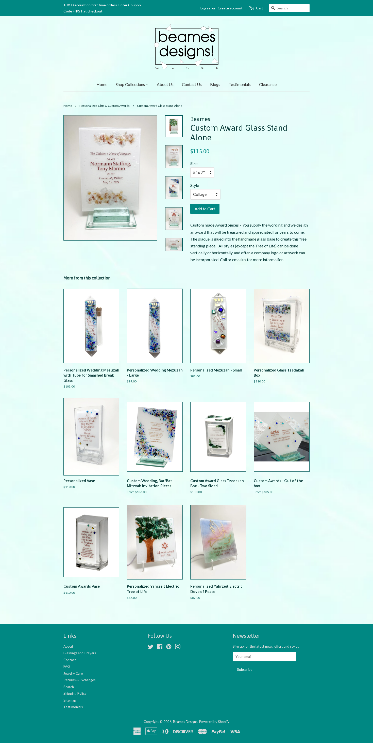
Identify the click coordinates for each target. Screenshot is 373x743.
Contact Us (192, 84)
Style (194, 185)
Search (68, 687)
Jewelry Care (73, 673)
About (68, 646)
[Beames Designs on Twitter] (151, 648)
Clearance (268, 84)
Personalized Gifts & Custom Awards (104, 106)
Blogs (215, 84)
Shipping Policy (75, 693)
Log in (205, 8)
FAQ (66, 666)
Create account (230, 8)
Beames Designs (185, 722)
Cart (259, 8)
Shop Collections (131, 84)
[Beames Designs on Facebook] (160, 648)
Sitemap (69, 700)
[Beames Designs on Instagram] (177, 648)
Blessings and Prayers (79, 653)
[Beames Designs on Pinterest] (169, 648)
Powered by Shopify (214, 722)
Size (193, 163)
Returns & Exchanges (79, 680)
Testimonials (240, 84)
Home (101, 84)
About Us (165, 84)
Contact (69, 660)
